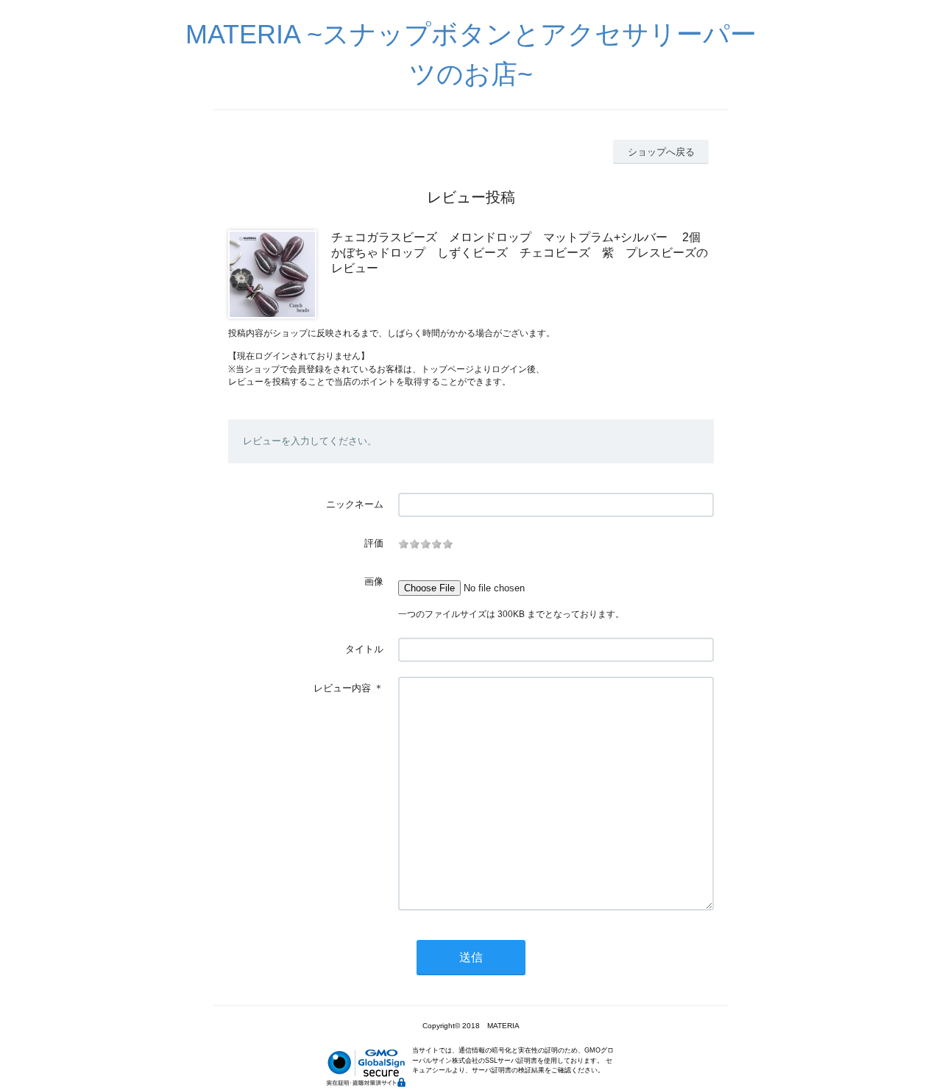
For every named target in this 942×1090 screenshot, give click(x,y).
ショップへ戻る (661, 151)
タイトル (364, 649)
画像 (373, 581)
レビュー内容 (342, 688)
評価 (373, 543)
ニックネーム (354, 504)
